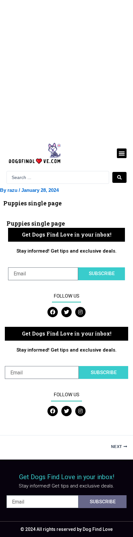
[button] (122, 153)
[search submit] (119, 177)
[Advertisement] (66, 69)
